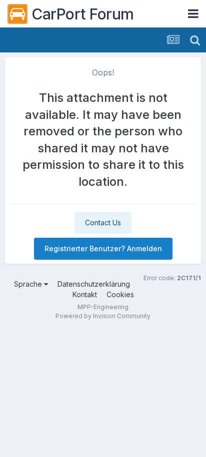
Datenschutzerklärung (94, 284)
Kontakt (84, 294)
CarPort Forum (83, 14)
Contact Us (103, 222)
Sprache (29, 284)
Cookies (120, 294)
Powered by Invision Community (103, 316)
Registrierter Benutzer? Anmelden (103, 248)
